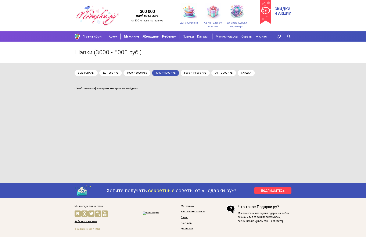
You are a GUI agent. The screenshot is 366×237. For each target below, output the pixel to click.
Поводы (188, 36)
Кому (112, 36)
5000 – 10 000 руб (195, 72)
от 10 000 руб (224, 72)
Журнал (261, 36)
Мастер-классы (227, 36)
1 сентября (92, 36)
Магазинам (187, 206)
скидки (246, 72)
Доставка (187, 228)
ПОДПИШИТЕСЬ (273, 190)
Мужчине (131, 36)
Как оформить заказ (193, 211)
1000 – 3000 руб (137, 72)
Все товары (86, 72)
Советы (246, 36)
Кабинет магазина (86, 221)
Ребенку (169, 36)
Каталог (203, 36)
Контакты (186, 223)
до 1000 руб (110, 72)
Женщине (151, 36)
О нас (184, 217)
